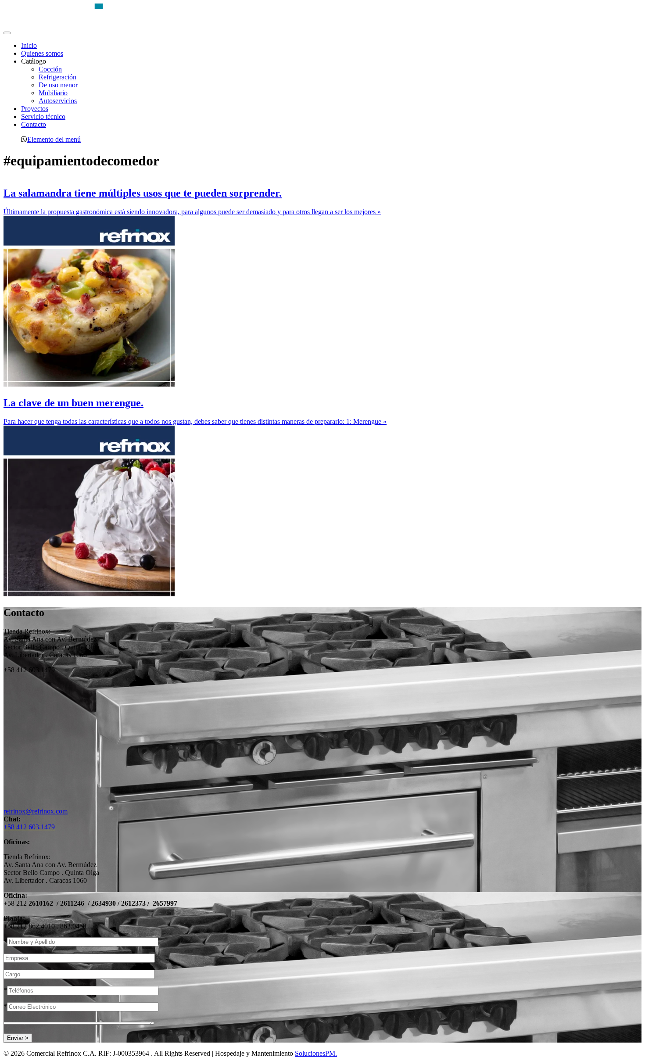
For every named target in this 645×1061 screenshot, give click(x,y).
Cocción (50, 69)
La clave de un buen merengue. (73, 403)
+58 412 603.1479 (29, 827)
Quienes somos (42, 53)
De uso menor (58, 85)
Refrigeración (57, 77)
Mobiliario (53, 93)
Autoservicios (58, 100)
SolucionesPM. (316, 1053)
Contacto (33, 124)
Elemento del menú (54, 139)
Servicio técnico (43, 116)
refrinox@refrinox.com (36, 811)
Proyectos (34, 108)
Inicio (29, 45)
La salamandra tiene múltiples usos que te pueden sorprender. (143, 193)
